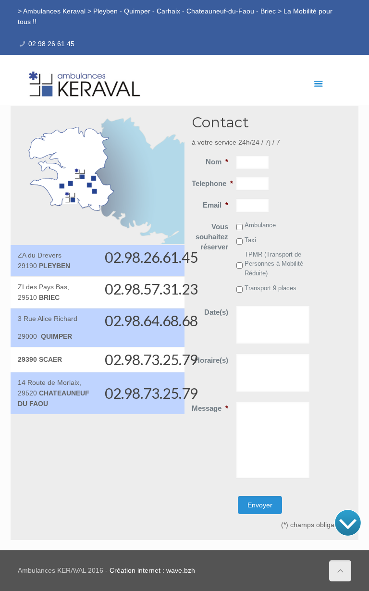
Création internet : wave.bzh (152, 570)
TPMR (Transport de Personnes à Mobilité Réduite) (274, 264)
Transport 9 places (270, 288)
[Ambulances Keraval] (85, 83)
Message (210, 408)
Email (215, 205)
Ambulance (260, 225)
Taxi (250, 240)
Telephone (212, 183)
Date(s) (216, 312)
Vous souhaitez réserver (212, 236)
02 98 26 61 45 (51, 44)
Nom (217, 162)
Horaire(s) (211, 360)
